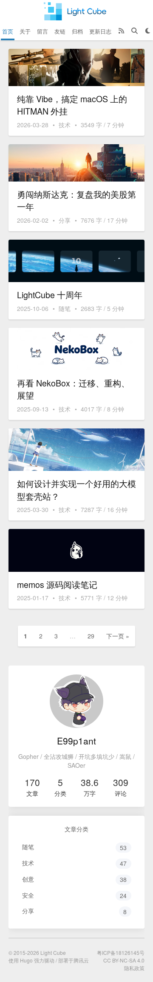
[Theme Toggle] (147, 31)
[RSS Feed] (121, 31)
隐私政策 (134, 967)
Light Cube (53, 952)
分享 (65, 220)
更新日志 (100, 31)
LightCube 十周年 (49, 294)
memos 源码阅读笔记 (57, 584)
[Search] (134, 31)
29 (91, 636)
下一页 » (117, 636)
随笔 (65, 308)
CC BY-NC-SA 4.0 (123, 960)
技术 (65, 124)
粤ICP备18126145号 (120, 952)
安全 (74, 895)
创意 (74, 879)
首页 (7, 31)
